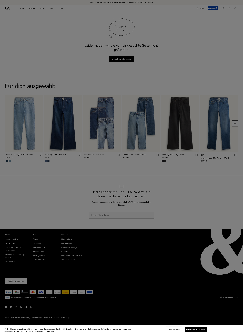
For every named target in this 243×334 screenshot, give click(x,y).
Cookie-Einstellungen (174, 329)
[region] (121, 329)
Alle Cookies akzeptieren (195, 329)
